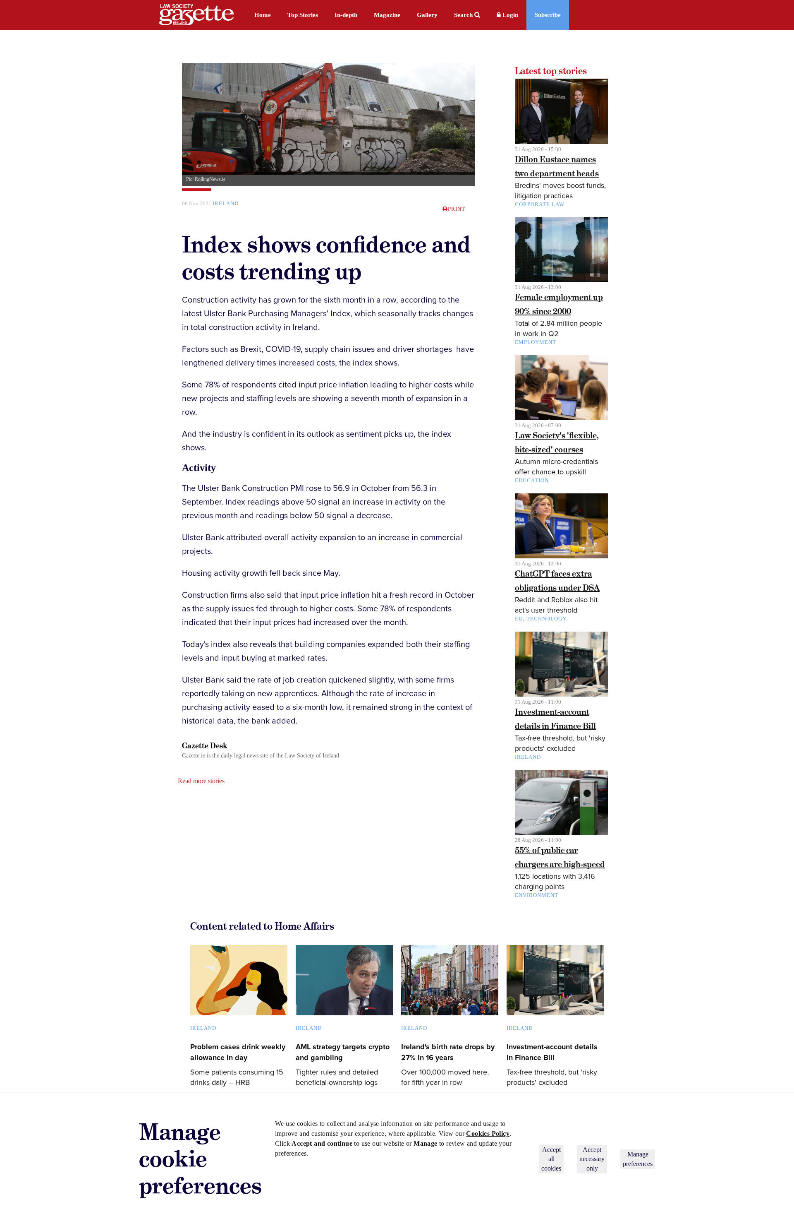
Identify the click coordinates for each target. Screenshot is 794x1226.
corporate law (539, 204)
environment (536, 895)
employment (535, 342)
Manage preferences (638, 1159)
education (532, 480)
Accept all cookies (551, 1159)
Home (262, 15)
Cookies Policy (487, 1133)
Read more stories (201, 780)
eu (519, 618)
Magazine (387, 15)
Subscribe (548, 15)
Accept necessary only (592, 1159)
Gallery (427, 15)
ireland (226, 203)
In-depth (346, 15)
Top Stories (302, 15)
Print (456, 209)
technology (546, 618)
